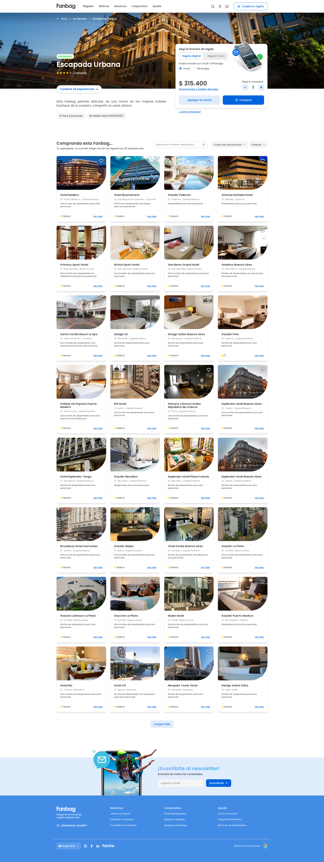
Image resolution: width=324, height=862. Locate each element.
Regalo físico (216, 56)
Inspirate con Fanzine (122, 819)
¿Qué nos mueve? (120, 813)
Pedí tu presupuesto (175, 813)
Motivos (104, 6)
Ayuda (157, 6)
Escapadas (80, 18)
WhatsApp (203, 68)
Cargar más (162, 724)
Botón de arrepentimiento (232, 825)
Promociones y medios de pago (198, 89)
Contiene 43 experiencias (77, 89)
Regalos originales (174, 819)
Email (187, 68)
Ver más (97, 216)
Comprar (245, 100)
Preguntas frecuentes (230, 819)
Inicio (64, 18)
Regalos (88, 6)
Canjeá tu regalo (252, 6)
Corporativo (139, 6)
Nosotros (120, 6)
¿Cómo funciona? (190, 112)
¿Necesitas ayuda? (74, 825)
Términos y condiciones (247, 845)
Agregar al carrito (199, 100)
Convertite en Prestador (123, 825)
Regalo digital (191, 56)
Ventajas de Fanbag (175, 825)
